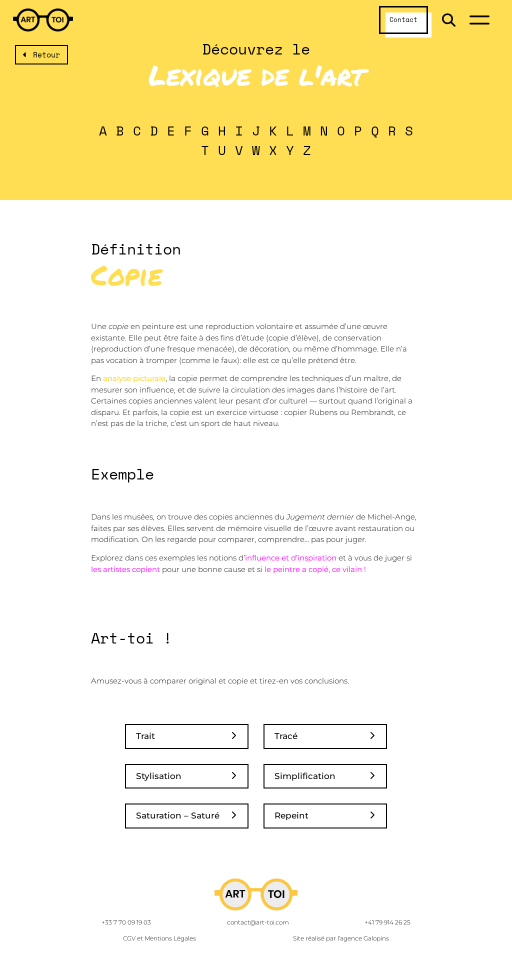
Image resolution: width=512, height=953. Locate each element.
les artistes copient (125, 569)
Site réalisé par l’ (341, 938)
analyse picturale (134, 378)
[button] (449, 20)
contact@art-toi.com (258, 922)
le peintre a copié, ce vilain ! (316, 569)
